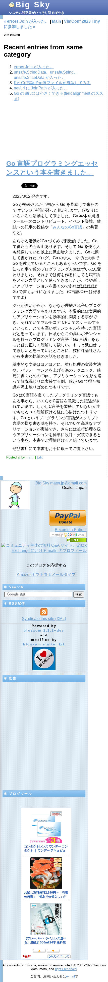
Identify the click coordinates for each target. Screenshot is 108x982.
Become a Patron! (71, 530)
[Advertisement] (53, 133)
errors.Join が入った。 (34, 67)
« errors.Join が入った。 (26, 21)
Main (56, 21)
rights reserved (66, 969)
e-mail (70, 976)
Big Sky (32, 4)
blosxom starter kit (44, 644)
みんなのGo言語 (67, 227)
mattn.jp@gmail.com (68, 483)
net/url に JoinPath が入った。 (41, 88)
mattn (30, 457)
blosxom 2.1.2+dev (44, 630)
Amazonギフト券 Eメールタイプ (46, 574)
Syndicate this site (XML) (44, 618)
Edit (40, 457)
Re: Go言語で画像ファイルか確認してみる (52, 83)
